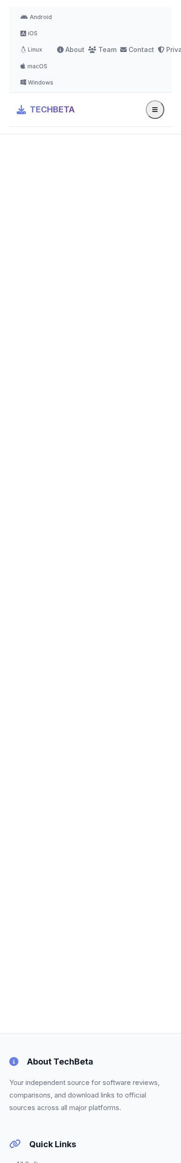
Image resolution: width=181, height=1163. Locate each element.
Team (107, 49)
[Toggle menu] (155, 109)
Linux (35, 49)
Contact (141, 49)
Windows (40, 82)
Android (41, 16)
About (74, 49)
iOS (33, 33)
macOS (37, 66)
